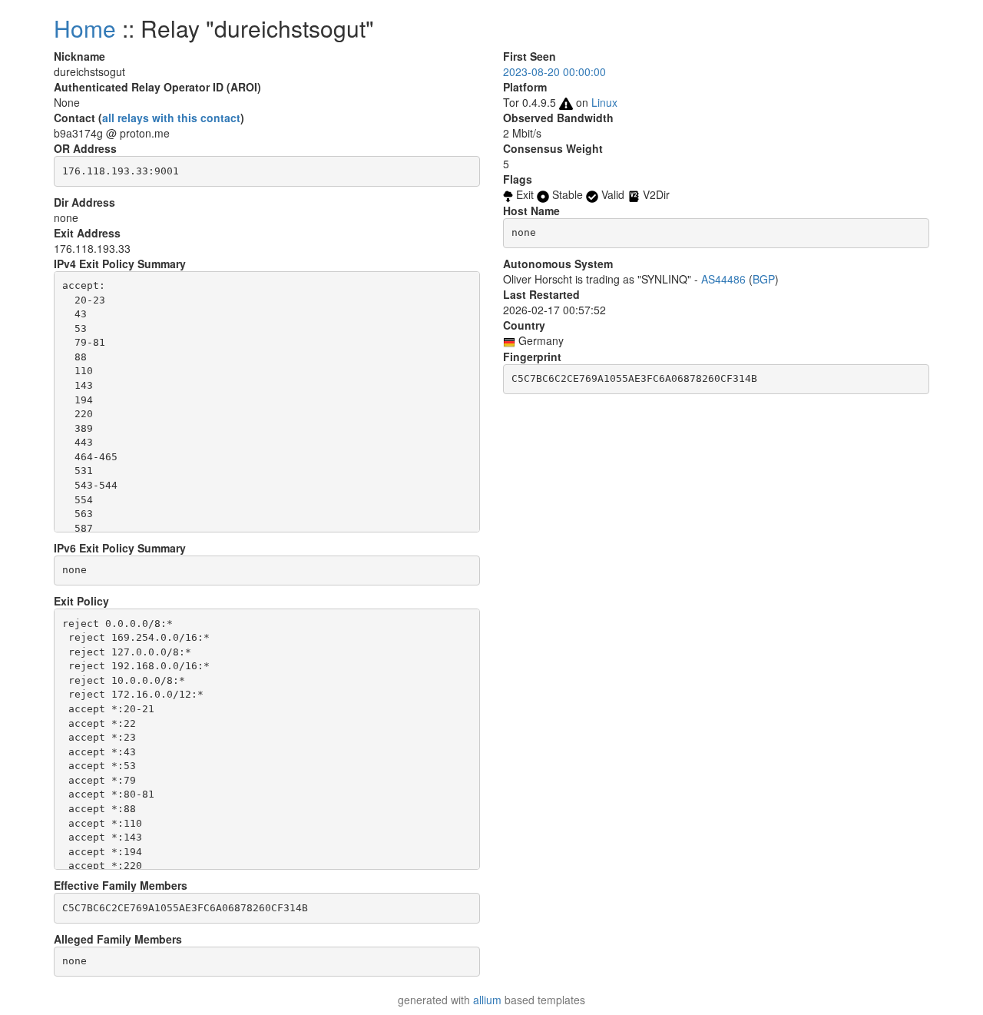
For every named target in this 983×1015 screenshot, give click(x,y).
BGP (764, 279)
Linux (604, 102)
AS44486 (723, 279)
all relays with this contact (171, 117)
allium (487, 999)
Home (85, 28)
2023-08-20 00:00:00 (554, 71)
